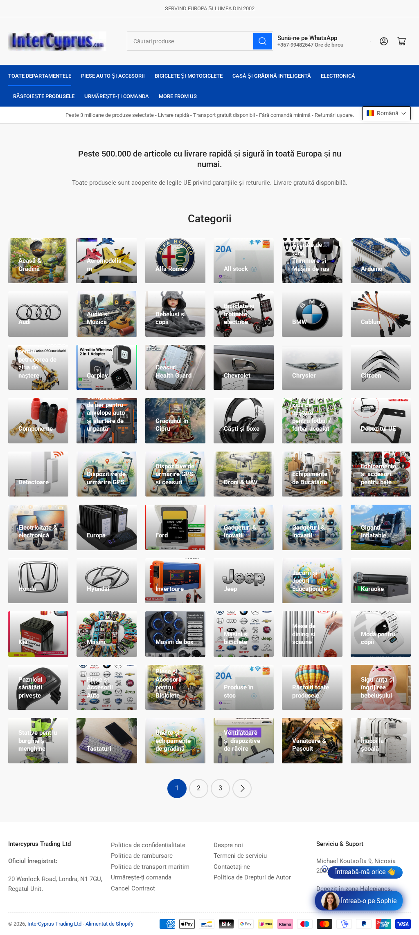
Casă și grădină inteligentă (271, 76)
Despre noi (228, 845)
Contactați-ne (232, 866)
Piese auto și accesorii (113, 76)
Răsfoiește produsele (43, 96)
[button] (386, 113)
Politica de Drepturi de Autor (252, 877)
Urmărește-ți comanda (116, 96)
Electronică (338, 76)
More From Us (178, 96)
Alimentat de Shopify (109, 924)
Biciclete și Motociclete (189, 76)
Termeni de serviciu (240, 855)
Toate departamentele (39, 76)
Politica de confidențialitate (148, 845)
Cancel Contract (133, 888)
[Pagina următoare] (242, 788)
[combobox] (200, 41)
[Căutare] (263, 41)
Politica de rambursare (142, 855)
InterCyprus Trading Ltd (54, 924)
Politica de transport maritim (150, 866)
